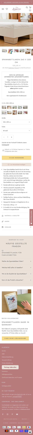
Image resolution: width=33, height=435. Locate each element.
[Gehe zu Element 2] (10, 51)
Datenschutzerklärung (7, 357)
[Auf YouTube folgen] (17, 414)
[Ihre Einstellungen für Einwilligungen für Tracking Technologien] (30, 432)
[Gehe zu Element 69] (27, 51)
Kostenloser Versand (13, 68)
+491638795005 (17, 396)
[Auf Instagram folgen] (7, 414)
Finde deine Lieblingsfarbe (15, 338)
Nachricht (19, 394)
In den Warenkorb (16, 158)
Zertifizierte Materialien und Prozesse (12, 377)
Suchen (4, 351)
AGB (3, 354)
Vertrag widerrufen (10, 367)
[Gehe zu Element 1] (4, 50)
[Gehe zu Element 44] (22, 50)
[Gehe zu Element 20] (16, 50)
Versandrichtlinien (7, 360)
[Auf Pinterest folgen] (12, 414)
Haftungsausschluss (7, 374)
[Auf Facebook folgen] (3, 414)
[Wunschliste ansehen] (7, 9)
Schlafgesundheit (6, 386)
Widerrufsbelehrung (7, 363)
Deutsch (24, 419)
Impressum (5, 371)
